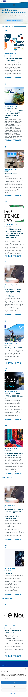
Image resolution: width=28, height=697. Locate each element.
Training (6, 171)
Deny (14, 686)
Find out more (13, 77)
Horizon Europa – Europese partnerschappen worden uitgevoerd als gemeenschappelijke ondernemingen (14, 514)
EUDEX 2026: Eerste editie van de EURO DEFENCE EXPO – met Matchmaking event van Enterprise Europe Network (14, 233)
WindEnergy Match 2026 (13, 348)
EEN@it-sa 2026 (10, 573)
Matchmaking (14, 108)
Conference (7, 55)
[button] (25, 669)
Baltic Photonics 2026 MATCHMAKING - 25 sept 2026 (14, 396)
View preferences (14, 690)
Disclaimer (4, 665)
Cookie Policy (13, 693)
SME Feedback (8, 287)
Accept (14, 682)
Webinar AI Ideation (11, 174)
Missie (13, 628)
